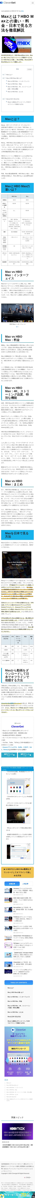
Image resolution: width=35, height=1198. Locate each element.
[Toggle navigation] (32, 3)
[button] (3, 319)
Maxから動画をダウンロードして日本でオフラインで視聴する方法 (20, 1100)
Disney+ (5, 749)
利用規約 (22, 1166)
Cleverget (14, 1173)
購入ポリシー (28, 1164)
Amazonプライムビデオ (10, 747)
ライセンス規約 (14, 1166)
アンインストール (14, 1168)
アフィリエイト (24, 1168)
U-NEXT (25, 747)
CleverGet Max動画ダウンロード (11, 703)
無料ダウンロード (8, 755)
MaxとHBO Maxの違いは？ (14, 78)
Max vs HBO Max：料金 (15, 84)
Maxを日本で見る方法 (12, 99)
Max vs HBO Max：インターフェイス (18, 81)
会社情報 (29, 1166)
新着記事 (12, 884)
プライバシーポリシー (16, 1164)
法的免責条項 (5, 1164)
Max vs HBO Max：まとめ (15, 91)
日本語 (28, 1177)
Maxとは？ (9, 74)
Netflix (20, 747)
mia (22, 11)
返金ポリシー (5, 1166)
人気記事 (25, 884)
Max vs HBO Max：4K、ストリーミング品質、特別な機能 (19, 1092)
